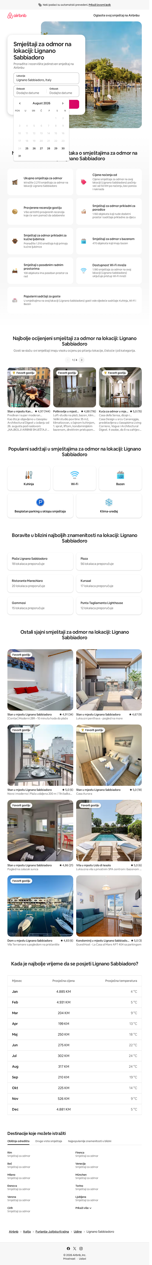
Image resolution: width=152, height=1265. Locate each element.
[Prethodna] (68, 360)
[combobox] (46, 80)
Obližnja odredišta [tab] (18, 1141)
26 (34, 148)
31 (19, 156)
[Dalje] (82, 360)
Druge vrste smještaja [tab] (48, 1141)
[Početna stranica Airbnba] (16, 15)
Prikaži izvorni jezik (100, 4)
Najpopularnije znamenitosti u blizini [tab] (89, 1141)
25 (26, 148)
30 (63, 148)
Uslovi (82, 1258)
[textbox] (29, 93)
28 (48, 148)
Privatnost (69, 1258)
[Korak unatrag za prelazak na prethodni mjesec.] (20, 103)
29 (55, 148)
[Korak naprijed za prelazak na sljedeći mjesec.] (63, 103)
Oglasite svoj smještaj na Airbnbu (116, 15)
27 (41, 148)
